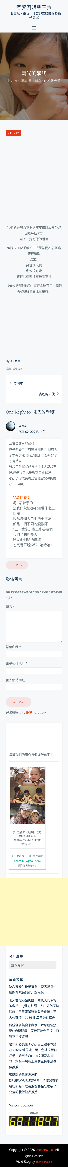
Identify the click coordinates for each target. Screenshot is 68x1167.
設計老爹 (15, 361)
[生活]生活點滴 (14, 368)
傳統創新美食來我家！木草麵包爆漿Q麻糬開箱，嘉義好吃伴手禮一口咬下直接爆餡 (34, 1031)
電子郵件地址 (16, 663)
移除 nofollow (36, 712)
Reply (17, 565)
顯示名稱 (13, 647)
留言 (10, 607)
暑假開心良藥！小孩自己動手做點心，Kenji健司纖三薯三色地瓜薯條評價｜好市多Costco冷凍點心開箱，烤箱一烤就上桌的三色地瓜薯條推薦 (33, 1055)
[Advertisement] (34, 912)
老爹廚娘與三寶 (34, 7)
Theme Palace (44, 1161)
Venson (23, 426)
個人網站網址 (15, 680)
